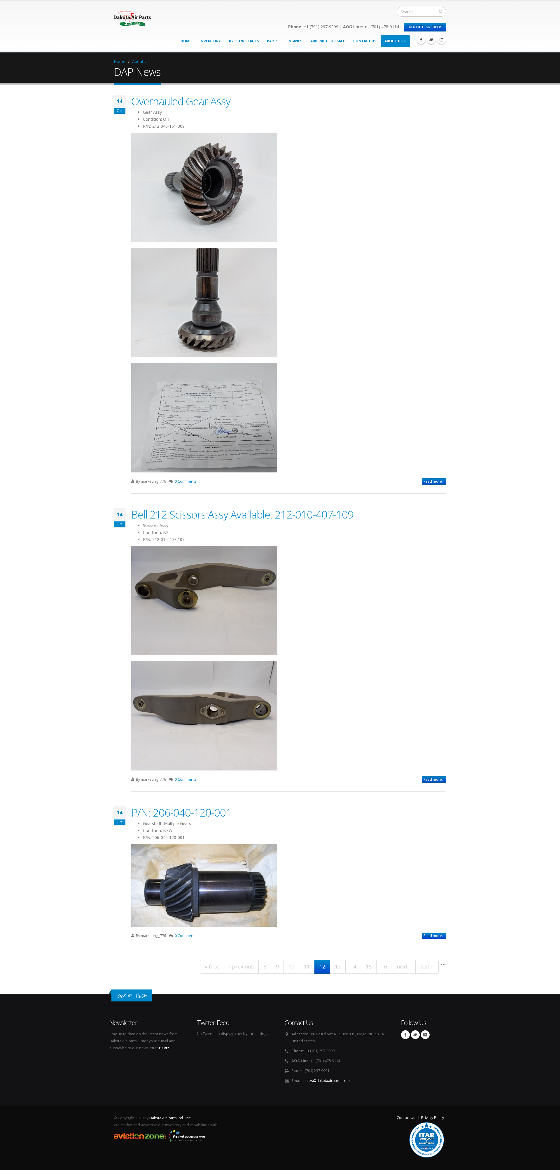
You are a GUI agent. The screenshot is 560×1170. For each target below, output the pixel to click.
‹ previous (241, 966)
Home (186, 40)
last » (427, 966)
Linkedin (441, 39)
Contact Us (364, 40)
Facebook (421, 39)
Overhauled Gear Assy (180, 101)
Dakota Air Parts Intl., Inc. (170, 1117)
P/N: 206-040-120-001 (181, 812)
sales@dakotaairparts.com (327, 1080)
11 (307, 966)
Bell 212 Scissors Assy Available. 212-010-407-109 (242, 514)
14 (353, 966)
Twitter (431, 39)
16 (384, 966)
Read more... (434, 481)
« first (212, 966)
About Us (393, 40)
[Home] (132, 17)
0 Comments (186, 481)
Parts (272, 40)
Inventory (210, 40)
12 (322, 966)
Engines (294, 40)
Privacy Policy (432, 1117)
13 (338, 966)
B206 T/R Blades (244, 40)
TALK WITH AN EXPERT (425, 26)
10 (291, 966)
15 (369, 966)
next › (404, 966)
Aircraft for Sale (327, 40)
